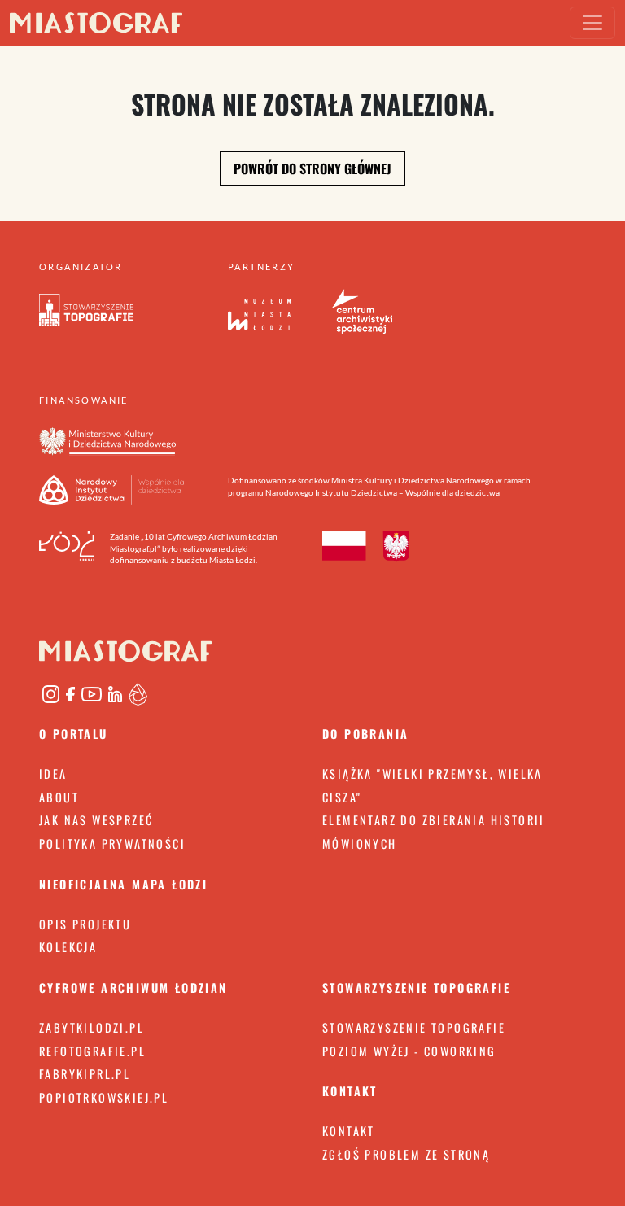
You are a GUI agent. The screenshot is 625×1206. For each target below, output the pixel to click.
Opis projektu (85, 924)
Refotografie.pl (92, 1051)
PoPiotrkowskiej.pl (103, 1097)
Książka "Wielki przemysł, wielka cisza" (432, 785)
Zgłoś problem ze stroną (406, 1154)
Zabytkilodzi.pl (91, 1027)
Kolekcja (68, 946)
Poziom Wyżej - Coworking (409, 1051)
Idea (53, 773)
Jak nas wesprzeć (96, 819)
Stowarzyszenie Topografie (413, 1027)
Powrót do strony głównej (312, 168)
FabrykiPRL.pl (84, 1073)
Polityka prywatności (112, 843)
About (59, 797)
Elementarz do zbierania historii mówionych (433, 831)
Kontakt (348, 1130)
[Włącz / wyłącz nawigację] (592, 23)
